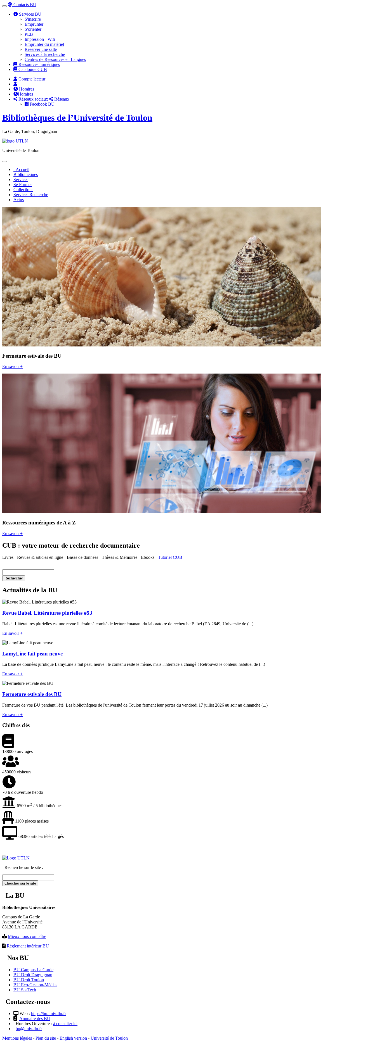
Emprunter (34, 24)
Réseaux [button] (61, 99)
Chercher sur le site (20, 883)
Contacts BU (24, 4)
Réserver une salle (41, 49)
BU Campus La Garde (33, 969)
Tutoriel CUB (170, 557)
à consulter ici (65, 1023)
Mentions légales (17, 1038)
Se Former (22, 184)
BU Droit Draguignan (32, 974)
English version (73, 1038)
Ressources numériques (38, 64)
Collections (23, 189)
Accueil (21, 169)
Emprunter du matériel (44, 44)
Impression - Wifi (40, 39)
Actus (18, 199)
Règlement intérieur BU (28, 946)
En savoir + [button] (12, 366)
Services (20, 179)
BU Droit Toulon (28, 979)
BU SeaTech (24, 989)
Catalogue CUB (32, 69)
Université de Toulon (109, 1038)
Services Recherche (30, 194)
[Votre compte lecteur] (15, 84)
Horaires (26, 89)
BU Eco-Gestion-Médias (35, 984)
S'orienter (33, 29)
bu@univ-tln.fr (29, 1028)
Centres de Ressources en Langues (55, 59)
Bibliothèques (25, 174)
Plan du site (46, 1038)
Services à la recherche (45, 54)
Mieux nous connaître (27, 936)
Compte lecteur (31, 79)
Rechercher (13, 578)
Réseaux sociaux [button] (33, 99)
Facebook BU (42, 104)
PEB (29, 34)
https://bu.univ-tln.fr (48, 1013)
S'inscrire (33, 19)
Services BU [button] (29, 14)
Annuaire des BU (34, 1018)
